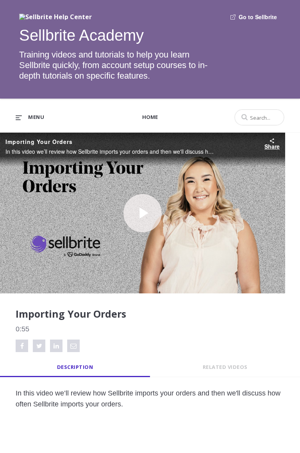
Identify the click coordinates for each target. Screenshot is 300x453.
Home (150, 116)
